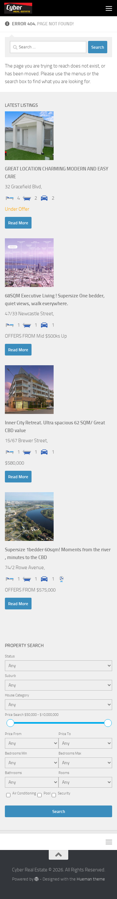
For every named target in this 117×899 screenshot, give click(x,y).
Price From (13, 734)
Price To (64, 734)
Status (10, 656)
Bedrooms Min (16, 753)
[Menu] (109, 8)
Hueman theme (91, 879)
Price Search (31, 715)
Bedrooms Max (69, 753)
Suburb (10, 676)
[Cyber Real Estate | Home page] (23, 8)
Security (64, 793)
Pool (47, 793)
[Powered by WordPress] (36, 879)
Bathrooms (13, 773)
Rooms (63, 773)
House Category (17, 695)
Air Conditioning (24, 793)
